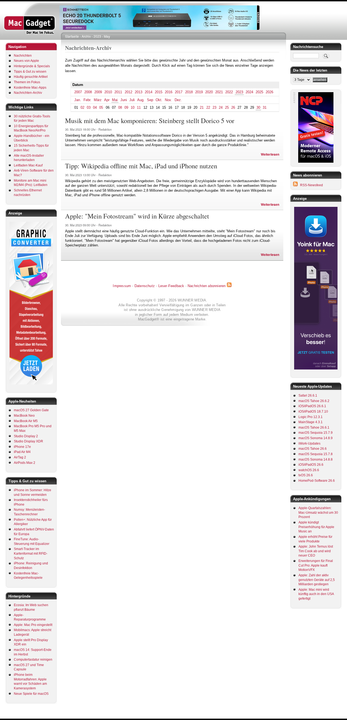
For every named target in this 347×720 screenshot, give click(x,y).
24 (221, 107)
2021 (219, 92)
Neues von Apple (26, 61)
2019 (199, 92)
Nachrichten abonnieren (207, 286)
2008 (88, 92)
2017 (178, 92)
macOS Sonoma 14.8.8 (315, 459)
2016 (168, 92)
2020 (209, 92)
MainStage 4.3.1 (310, 422)
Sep (150, 100)
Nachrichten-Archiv (28, 93)
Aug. (140, 100)
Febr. (87, 100)
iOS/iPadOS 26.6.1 (312, 406)
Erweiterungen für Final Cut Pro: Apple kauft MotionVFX (315, 565)
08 (120, 107)
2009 (98, 92)
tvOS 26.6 (305, 475)
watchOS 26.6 (308, 470)
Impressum (122, 286)
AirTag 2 (20, 457)
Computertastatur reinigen (33, 659)
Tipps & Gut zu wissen (30, 71)
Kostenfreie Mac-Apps (30, 87)
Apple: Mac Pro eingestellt (33, 625)
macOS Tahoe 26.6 (312, 449)
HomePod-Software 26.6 (316, 481)
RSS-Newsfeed (311, 185)
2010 (108, 92)
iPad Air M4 (22, 452)
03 (89, 107)
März (98, 100)
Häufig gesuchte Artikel (31, 77)
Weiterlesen (270, 154)
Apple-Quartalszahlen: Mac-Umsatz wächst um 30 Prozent (318, 512)
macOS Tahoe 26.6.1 (313, 427)
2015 (158, 92)
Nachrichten (23, 55)
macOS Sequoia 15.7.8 (315, 454)
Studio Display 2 (26, 436)
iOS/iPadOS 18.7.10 (313, 411)
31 (264, 107)
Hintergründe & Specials (32, 66)
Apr (107, 100)
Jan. (77, 100)
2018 (189, 92)
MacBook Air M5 (26, 421)
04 (95, 107)
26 (233, 107)
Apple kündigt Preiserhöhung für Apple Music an (316, 526)
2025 (259, 92)
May (107, 36)
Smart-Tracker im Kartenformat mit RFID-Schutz (30, 553)
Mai (115, 100)
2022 (229, 92)
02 (82, 107)
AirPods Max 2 (24, 463)
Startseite (72, 36)
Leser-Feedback (171, 286)
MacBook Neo (24, 415)
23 (214, 107)
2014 (148, 92)
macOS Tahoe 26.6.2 (313, 401)
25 (227, 107)
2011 (118, 92)
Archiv (86, 36)
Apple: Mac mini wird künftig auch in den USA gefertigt (316, 594)
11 (139, 107)
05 (101, 107)
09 (126, 107)
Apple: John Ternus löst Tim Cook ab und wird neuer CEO (315, 551)
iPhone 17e (22, 447)
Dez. (178, 100)
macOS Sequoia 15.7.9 (315, 433)
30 (258, 107)
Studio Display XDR (28, 441)
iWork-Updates (309, 443)
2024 (249, 92)
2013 (138, 92)
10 (132, 107)
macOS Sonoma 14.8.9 (315, 438)
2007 (78, 92)
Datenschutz (144, 286)
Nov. (168, 100)
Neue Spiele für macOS (31, 694)
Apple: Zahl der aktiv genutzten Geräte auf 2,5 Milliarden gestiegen (316, 579)
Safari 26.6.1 (307, 395)
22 (208, 107)
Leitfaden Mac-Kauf (28, 165)
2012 (128, 92)
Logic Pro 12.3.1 (310, 417)
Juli (132, 100)
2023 (97, 36)
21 (202, 107)
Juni (123, 100)
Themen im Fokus (27, 82)
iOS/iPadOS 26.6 (310, 465)
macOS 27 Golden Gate (31, 410)
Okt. (159, 100)
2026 (269, 92)
